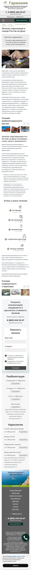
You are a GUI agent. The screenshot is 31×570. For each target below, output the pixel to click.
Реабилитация (15, 493)
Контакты (15, 504)
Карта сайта (15, 509)
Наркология (15, 501)
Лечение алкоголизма (15, 496)
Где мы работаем (15, 498)
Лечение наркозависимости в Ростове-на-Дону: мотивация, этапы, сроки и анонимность (16, 42)
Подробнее (15, 383)
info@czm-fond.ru (17, 513)
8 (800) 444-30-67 (16, 12)
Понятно (15, 565)
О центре (15, 506)
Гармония (18, 3)
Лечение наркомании (15, 490)
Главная (4, 24)
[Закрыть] (28, 556)
